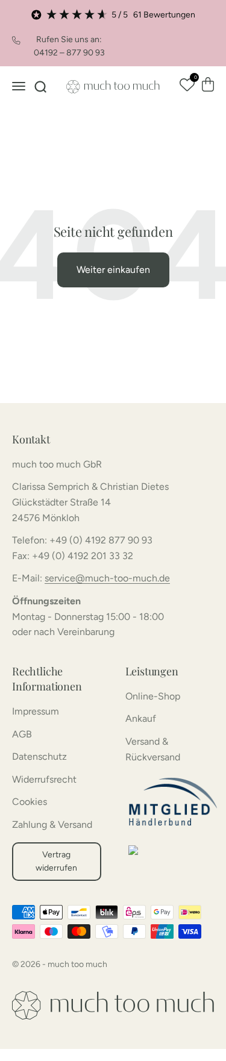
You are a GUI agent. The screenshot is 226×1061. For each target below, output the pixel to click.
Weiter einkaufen (113, 269)
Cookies (29, 801)
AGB (22, 734)
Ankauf (140, 718)
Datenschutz (39, 756)
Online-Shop (152, 696)
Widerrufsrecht (44, 779)
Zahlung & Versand (52, 824)
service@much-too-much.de (107, 578)
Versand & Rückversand (152, 749)
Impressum (35, 711)
